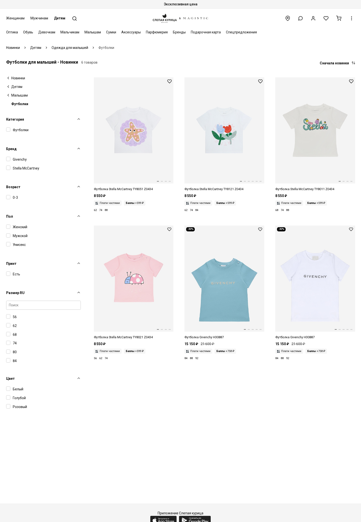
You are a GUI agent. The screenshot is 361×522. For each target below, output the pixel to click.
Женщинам (15, 18)
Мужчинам (39, 18)
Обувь (28, 32)
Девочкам (46, 32)
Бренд (11, 149)
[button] (300, 18)
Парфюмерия (157, 32)
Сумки (111, 32)
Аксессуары (131, 32)
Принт (11, 264)
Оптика (12, 32)
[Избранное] (326, 18)
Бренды (179, 32)
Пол (9, 216)
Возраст (13, 187)
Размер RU (15, 293)
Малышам (92, 32)
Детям (59, 18)
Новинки (18, 78)
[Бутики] (288, 18)
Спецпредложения (241, 32)
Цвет (10, 379)
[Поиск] (75, 19)
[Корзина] (339, 18)
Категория (15, 119)
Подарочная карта (206, 32)
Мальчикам (69, 32)
